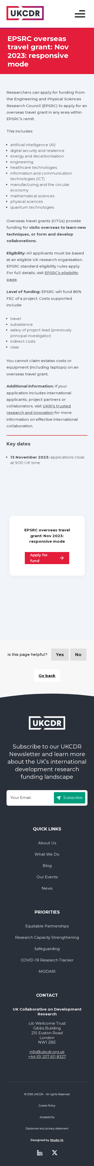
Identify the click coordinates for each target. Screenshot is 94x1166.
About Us (47, 843)
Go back (47, 675)
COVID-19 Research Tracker (47, 960)
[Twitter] (54, 1152)
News (47, 888)
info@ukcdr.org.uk (47, 1051)
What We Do (47, 854)
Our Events (47, 877)
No (78, 654)
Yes (60, 654)
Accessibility (47, 1117)
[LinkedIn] (40, 1153)
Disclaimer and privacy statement (47, 1128)
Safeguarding (47, 949)
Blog (47, 865)
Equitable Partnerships (47, 926)
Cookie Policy (47, 1105)
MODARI (47, 971)
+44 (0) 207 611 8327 (47, 1056)
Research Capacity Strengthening (47, 937)
